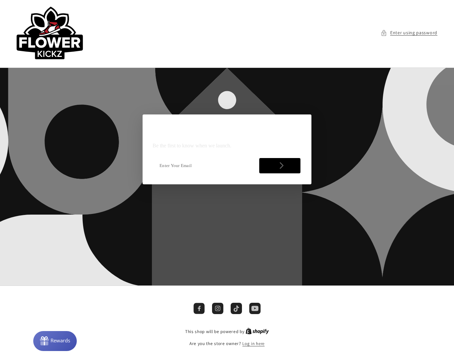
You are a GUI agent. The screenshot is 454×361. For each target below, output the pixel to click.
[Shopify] (257, 331)
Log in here (253, 343)
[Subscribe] (280, 165)
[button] (409, 33)
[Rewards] (55, 341)
